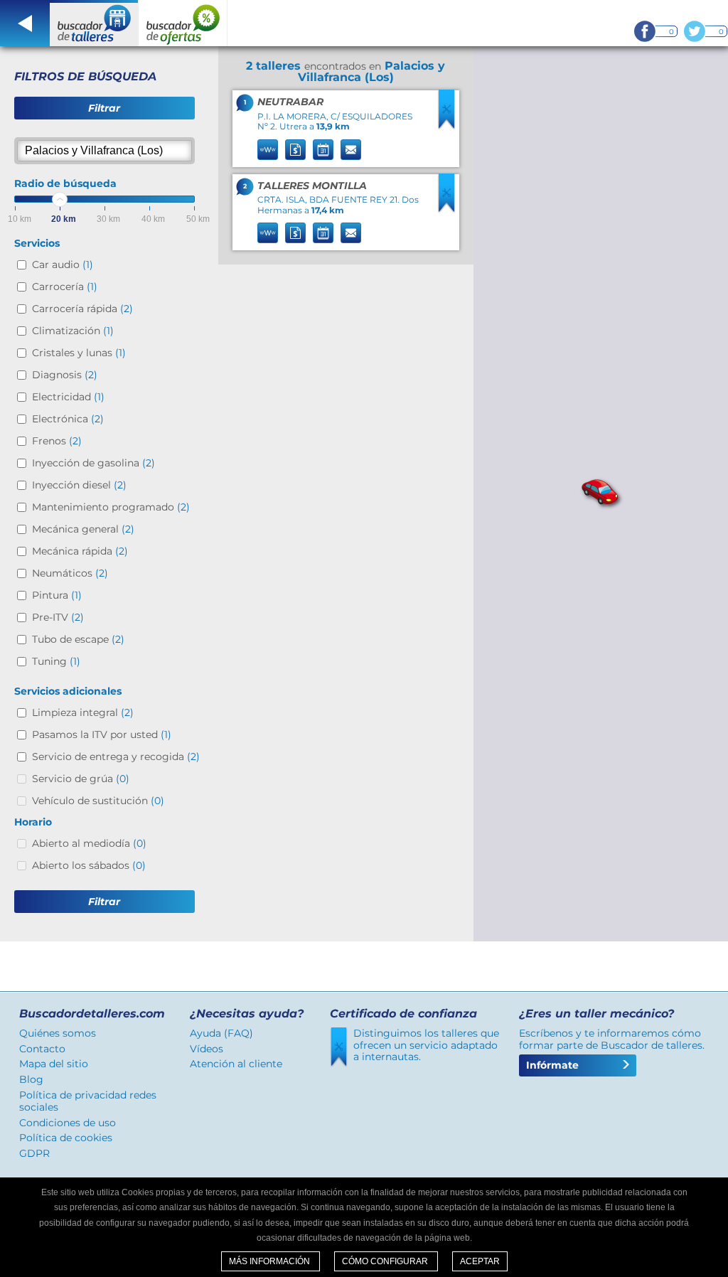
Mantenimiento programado (111, 507)
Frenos (57, 440)
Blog (31, 1079)
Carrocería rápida (82, 308)
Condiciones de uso (67, 1122)
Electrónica (68, 418)
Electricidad (68, 396)
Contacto (42, 1048)
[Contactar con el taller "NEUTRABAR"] (351, 149)
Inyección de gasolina (93, 462)
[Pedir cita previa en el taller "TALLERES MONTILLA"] (323, 233)
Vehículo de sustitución (98, 800)
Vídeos (206, 1048)
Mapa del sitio (53, 1063)
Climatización (73, 330)
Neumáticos (70, 573)
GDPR (34, 1153)
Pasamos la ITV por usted (101, 734)
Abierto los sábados (89, 865)
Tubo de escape (78, 639)
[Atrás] (25, 23)
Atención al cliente (236, 1063)
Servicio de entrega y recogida (116, 756)
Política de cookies (65, 1137)
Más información (270, 1261)
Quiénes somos (57, 1033)
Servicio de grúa (80, 778)
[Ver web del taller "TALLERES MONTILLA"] (267, 233)
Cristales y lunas (79, 352)
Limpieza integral (83, 712)
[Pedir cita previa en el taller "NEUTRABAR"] (323, 149)
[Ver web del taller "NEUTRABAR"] (267, 149)
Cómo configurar (386, 1261)
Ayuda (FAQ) (221, 1033)
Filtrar (104, 108)
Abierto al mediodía (89, 843)
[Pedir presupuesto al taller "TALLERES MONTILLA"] (295, 233)
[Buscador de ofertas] (183, 23)
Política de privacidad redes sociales (87, 1101)
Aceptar (480, 1261)
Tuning (56, 661)
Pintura (57, 595)
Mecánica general (83, 529)
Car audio (62, 264)
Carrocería (64, 286)
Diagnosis (64, 374)
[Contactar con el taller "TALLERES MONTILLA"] (351, 233)
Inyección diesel (79, 485)
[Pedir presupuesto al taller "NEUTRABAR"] (295, 149)
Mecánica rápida (80, 551)
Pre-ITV (58, 617)
